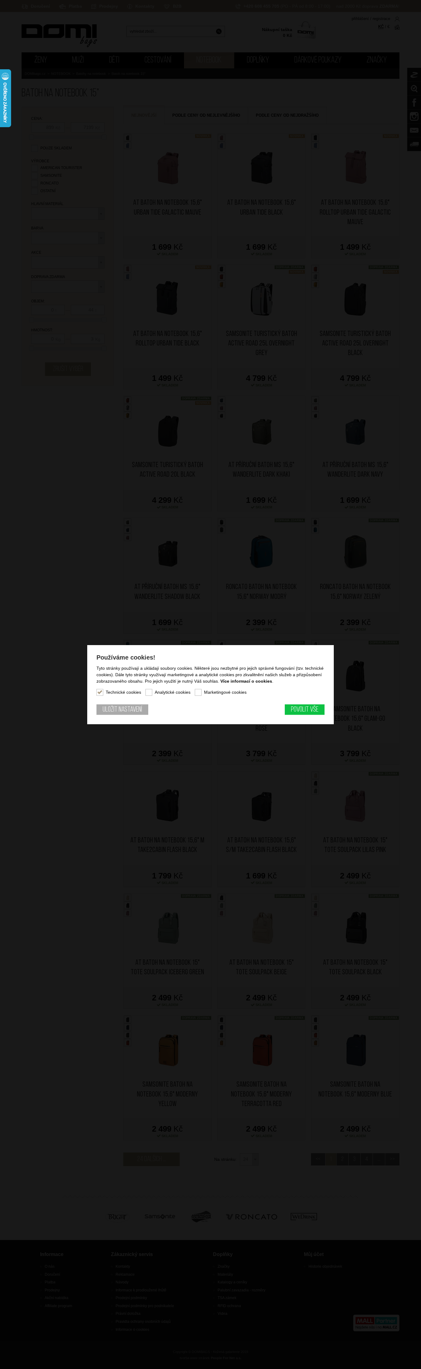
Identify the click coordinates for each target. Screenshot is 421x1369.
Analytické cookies (172, 692)
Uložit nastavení (122, 709)
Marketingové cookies (225, 692)
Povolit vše (304, 709)
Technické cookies (123, 692)
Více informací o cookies (246, 681)
